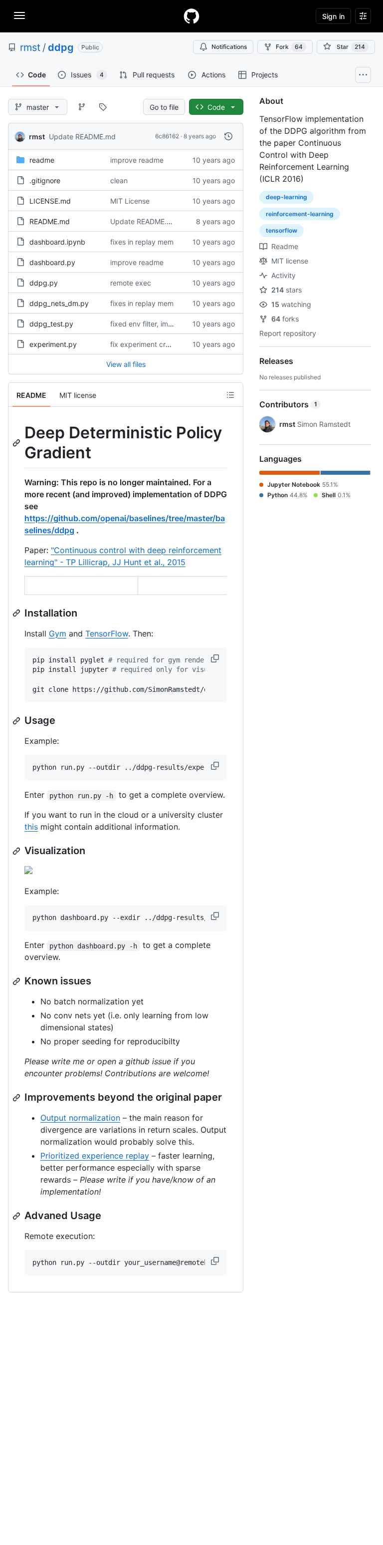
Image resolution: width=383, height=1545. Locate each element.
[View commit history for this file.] (228, 136)
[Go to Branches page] (81, 107)
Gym (57, 633)
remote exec (130, 283)
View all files (126, 364)
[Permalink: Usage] (17, 721)
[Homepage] (191, 16)
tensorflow (281, 230)
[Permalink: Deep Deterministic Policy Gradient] (17, 443)
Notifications (229, 46)
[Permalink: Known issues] (17, 981)
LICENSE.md (50, 201)
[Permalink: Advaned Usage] (17, 1216)
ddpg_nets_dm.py (59, 303)
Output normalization (80, 1118)
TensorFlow (106, 633)
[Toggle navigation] (19, 15)
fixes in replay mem (142, 242)
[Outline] (230, 395)
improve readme (137, 160)
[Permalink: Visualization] (17, 851)
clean (119, 180)
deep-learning (286, 197)
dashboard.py (52, 262)
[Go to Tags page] (102, 107)
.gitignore (44, 180)
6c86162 (167, 136)
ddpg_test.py (51, 323)
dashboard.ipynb (57, 242)
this (31, 827)
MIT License (130, 201)
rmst (30, 47)
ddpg (61, 47)
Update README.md (82, 136)
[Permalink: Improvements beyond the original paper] (17, 1098)
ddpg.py (43, 283)
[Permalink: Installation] (17, 613)
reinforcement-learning (300, 214)
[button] (216, 658)
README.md (49, 221)
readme (41, 160)
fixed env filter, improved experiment (170, 323)
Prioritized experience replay (94, 1156)
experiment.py (53, 344)
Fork (289, 46)
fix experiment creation (148, 344)
